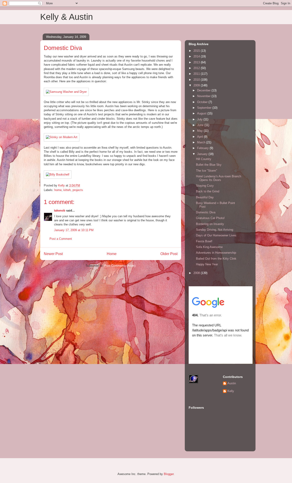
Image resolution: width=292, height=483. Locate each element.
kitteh (67, 190)
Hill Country (203, 159)
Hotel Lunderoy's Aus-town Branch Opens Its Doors (218, 178)
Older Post (168, 254)
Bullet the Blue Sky (209, 164)
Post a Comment (61, 238)
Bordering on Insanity (210, 224)
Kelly (230, 391)
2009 (197, 85)
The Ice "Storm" (206, 170)
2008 (197, 273)
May (200, 130)
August (202, 113)
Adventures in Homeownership (216, 252)
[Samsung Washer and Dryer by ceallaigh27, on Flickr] (66, 91)
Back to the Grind (207, 191)
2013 (197, 62)
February (203, 148)
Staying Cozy (205, 185)
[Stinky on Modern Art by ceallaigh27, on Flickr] (61, 137)
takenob (59, 210)
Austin (231, 383)
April (200, 136)
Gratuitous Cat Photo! (210, 218)
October (203, 102)
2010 (197, 79)
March (201, 142)
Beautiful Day (205, 197)
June (200, 125)
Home (112, 254)
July (200, 119)
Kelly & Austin (66, 17)
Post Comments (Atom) (120, 265)
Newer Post (53, 254)
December (204, 90)
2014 (197, 56)
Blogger (169, 474)
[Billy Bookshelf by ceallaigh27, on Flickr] (57, 174)
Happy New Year (207, 264)
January (203, 154)
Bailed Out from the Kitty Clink (216, 258)
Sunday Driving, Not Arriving (214, 229)
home (58, 190)
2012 (197, 68)
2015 (197, 50)
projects (78, 190)
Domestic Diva (205, 212)
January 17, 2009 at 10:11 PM (74, 230)
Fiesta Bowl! (204, 241)
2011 (197, 73)
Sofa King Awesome (209, 247)
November (204, 96)
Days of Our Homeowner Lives (216, 235)
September (204, 107)
